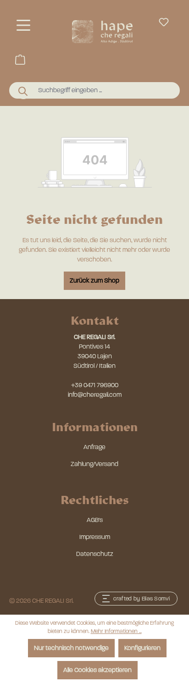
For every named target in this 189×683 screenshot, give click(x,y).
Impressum (94, 537)
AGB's (95, 520)
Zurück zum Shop (94, 280)
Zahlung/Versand (94, 464)
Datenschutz (94, 554)
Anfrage (94, 447)
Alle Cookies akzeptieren (97, 670)
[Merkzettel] (164, 22)
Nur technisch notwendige (71, 648)
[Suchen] (23, 91)
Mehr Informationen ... (116, 631)
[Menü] (23, 25)
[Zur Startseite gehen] (102, 31)
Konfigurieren (142, 648)
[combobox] (103, 90)
